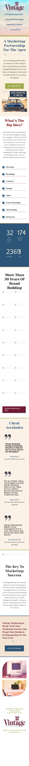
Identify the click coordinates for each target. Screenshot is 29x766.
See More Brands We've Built (12, 409)
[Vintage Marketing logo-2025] (14, 3)
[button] (14, 167)
